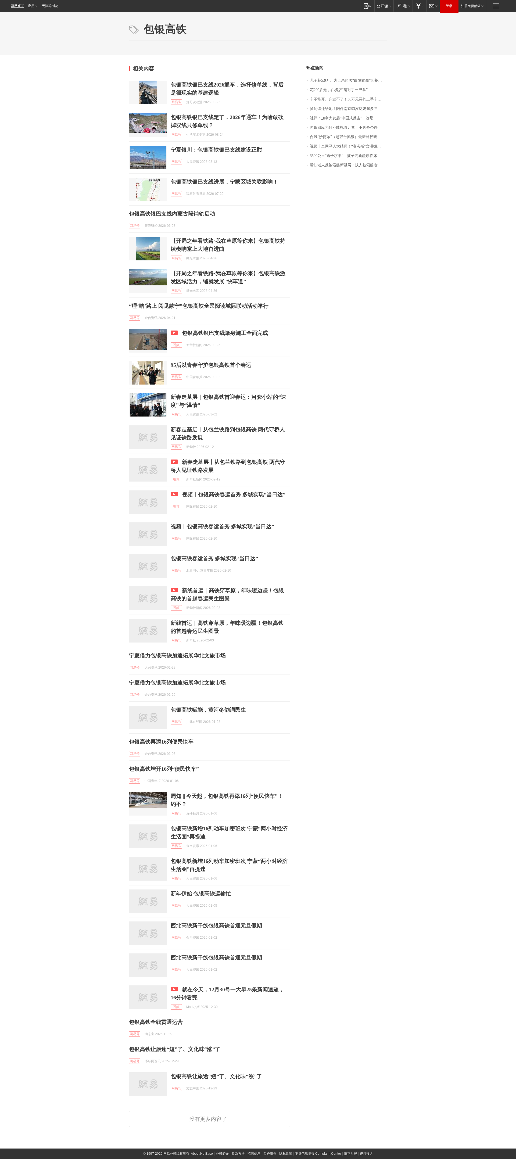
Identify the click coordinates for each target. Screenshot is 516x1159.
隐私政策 (285, 1154)
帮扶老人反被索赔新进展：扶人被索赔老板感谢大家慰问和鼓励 (348, 165)
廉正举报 (350, 1154)
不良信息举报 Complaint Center (318, 1154)
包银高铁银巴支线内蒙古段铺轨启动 (172, 214)
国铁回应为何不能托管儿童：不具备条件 (344, 127)
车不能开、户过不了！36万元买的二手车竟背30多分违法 (348, 99)
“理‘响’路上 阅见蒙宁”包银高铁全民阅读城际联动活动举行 (198, 306)
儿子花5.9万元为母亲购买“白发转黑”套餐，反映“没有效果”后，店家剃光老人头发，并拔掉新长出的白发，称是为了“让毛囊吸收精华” (348, 80)
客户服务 (269, 1154)
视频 (176, 345)
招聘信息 (254, 1154)
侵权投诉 (366, 1154)
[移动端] (367, 6)
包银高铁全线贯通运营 (156, 1022)
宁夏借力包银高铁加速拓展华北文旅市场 (177, 655)
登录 (449, 6)
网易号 (176, 102)
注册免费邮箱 (471, 6)
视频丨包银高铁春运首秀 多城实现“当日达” (233, 494)
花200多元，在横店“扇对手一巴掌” (339, 90)
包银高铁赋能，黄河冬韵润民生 (208, 710)
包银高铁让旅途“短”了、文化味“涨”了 (174, 1049)
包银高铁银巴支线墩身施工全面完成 (225, 333)
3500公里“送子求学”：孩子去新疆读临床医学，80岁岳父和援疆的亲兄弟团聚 (348, 156)
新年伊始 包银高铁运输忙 (201, 893)
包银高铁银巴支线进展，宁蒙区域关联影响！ (224, 182)
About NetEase (202, 1154)
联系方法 (238, 1154)
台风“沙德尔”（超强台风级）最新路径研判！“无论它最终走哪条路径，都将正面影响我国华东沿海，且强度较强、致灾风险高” (348, 137)
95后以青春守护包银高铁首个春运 (211, 365)
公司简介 (222, 1154)
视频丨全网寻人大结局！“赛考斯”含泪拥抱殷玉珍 (348, 146)
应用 (31, 6)
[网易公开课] (383, 6)
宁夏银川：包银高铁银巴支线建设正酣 (216, 150)
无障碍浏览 (50, 6)
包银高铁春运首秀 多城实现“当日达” (214, 558)
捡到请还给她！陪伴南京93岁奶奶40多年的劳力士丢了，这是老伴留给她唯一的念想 (348, 109)
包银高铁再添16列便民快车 (161, 742)
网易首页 (17, 6)
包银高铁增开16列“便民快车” (164, 769)
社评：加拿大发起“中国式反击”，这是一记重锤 (348, 118)
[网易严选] (403, 6)
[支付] (419, 6)
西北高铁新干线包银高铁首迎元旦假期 (216, 925)
